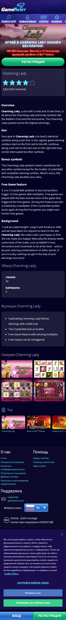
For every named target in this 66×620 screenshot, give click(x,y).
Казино (56, 21)
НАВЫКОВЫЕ (27, 21)
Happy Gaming (41, 458)
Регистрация (33, 62)
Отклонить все (33, 592)
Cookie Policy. (11, 573)
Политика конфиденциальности (13, 467)
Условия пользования (12, 462)
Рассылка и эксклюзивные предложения (15, 482)
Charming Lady (8, 431)
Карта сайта (39, 466)
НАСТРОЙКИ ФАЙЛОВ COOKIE (33, 582)
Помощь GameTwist (44, 462)
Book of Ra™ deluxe (36, 431)
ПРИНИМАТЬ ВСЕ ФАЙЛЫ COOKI (33, 602)
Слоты (44, 21)
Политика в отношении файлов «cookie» (13, 475)
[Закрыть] (62, 534)
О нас (4, 458)
